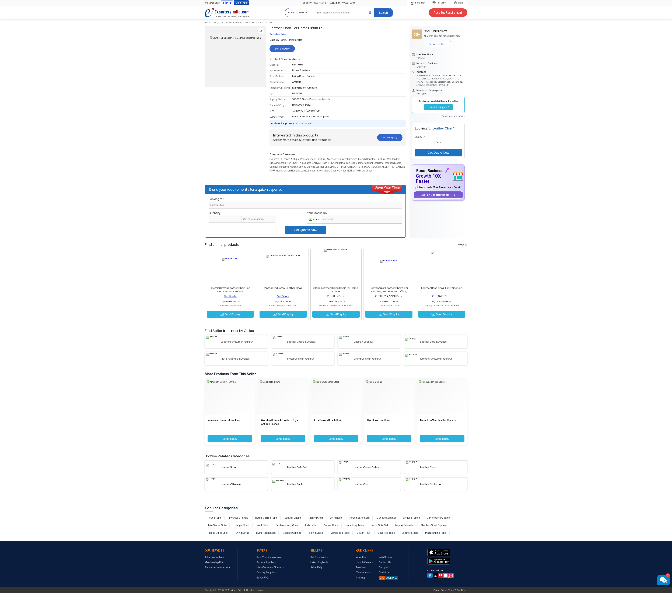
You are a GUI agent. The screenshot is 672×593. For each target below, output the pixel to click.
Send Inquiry (229, 438)
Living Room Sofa (266, 532)
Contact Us (385, 562)
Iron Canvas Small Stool (328, 420)
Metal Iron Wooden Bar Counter (438, 420)
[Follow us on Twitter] (435, 575)
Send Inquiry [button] (282, 48)
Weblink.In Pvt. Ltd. (236, 590)
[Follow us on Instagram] (451, 575)
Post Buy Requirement (448, 12)
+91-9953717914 (314, 3)
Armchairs (336, 517)
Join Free (241, 2)
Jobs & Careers (364, 562)
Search (383, 12)
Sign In (227, 2)
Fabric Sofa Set (379, 525)
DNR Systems (443, 301)
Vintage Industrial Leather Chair (283, 288)
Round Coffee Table (266, 517)
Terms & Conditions (457, 590)
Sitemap (361, 577)
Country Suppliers (266, 572)
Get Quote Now (438, 152)
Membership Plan (214, 562)
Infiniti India (284, 301)
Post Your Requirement (269, 557)
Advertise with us (214, 557)
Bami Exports (337, 301)
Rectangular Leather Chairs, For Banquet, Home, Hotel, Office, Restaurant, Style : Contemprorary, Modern (389, 293)
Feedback (361, 567)
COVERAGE (388, 578)
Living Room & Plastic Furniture (227, 22)
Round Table (215, 517)
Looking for (216, 199)
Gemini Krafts (232, 301)
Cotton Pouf (363, 532)
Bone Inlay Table (355, 525)
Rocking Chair (315, 517)
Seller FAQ (316, 567)
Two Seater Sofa (217, 525)
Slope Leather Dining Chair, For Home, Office (336, 289)
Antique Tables (411, 517)
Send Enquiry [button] (232, 314)
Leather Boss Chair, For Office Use (441, 288)
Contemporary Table (438, 517)
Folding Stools (315, 532)
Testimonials (363, 572)
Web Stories (385, 557)
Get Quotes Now (305, 230)
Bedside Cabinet (292, 532)
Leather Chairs (271, 22)
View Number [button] (437, 44)
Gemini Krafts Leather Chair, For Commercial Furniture (230, 289)
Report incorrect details (453, 116)
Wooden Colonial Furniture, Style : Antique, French (280, 422)
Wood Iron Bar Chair (378, 420)
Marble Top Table (340, 532)
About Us (361, 557)
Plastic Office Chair (218, 532)
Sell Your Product (320, 557)
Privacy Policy (440, 590)
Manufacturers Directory (270, 567)
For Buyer (420, 2)
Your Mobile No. (317, 213)
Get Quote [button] (230, 296)
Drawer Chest (331, 525)
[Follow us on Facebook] (430, 575)
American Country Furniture (224, 420)
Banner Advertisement (217, 567)
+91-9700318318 (342, 3)
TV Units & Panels (238, 517)
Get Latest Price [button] (278, 34)
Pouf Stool (262, 525)
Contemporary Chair (287, 525)
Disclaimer (384, 572)
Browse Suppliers (266, 562)
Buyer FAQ (262, 577)
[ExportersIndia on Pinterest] (440, 575)
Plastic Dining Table (436, 532)
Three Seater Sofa (359, 517)
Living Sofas (242, 532)
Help (460, 2)
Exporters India (227, 12)
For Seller (441, 2)
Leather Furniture (252, 22)
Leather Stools (410, 532)
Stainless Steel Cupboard (434, 525)
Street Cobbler (390, 301)
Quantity (214, 213)
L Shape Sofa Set (386, 517)
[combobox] (313, 219)
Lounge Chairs (242, 525)
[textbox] (258, 219)
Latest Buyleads (319, 562)
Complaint (384, 567)
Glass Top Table (386, 532)
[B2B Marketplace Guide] (445, 575)
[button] (370, 12)
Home (207, 22)
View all (462, 244)
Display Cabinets (404, 525)
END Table (310, 525)
